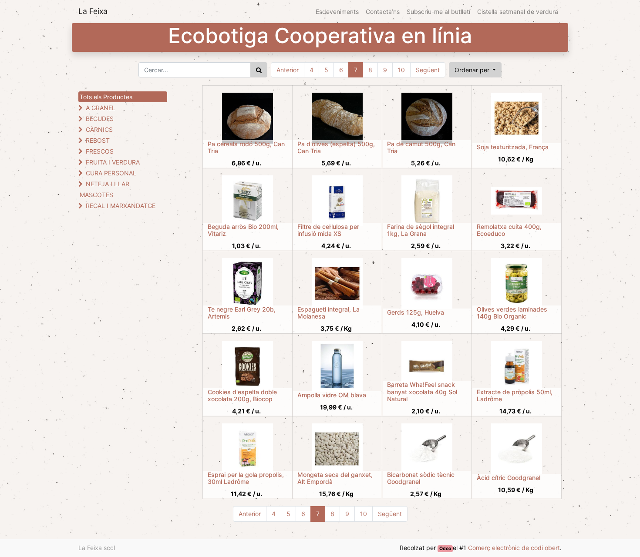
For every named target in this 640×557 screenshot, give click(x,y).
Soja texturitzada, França (513, 147)
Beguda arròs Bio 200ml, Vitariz (243, 230)
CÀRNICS (99, 129)
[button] (475, 69)
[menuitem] (337, 11)
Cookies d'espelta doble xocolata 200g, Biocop (242, 395)
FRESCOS (100, 151)
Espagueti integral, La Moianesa (328, 312)
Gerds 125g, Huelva (415, 312)
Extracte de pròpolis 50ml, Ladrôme (514, 395)
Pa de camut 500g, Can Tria (421, 147)
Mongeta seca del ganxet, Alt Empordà (335, 478)
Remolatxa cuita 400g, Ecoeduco (509, 230)
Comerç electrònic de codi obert (514, 547)
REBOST (98, 140)
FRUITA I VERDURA (113, 162)
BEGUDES (100, 118)
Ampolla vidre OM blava (331, 395)
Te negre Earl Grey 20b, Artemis (242, 312)
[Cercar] (258, 69)
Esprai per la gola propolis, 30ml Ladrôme (246, 478)
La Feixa (93, 11)
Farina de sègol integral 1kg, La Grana (420, 230)
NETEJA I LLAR (107, 184)
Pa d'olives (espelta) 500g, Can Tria (336, 147)
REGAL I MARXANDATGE (120, 205)
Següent (428, 70)
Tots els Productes (106, 97)
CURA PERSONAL (111, 173)
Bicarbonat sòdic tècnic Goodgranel (421, 478)
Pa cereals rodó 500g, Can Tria (246, 147)
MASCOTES (96, 194)
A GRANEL (100, 107)
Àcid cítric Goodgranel (508, 477)
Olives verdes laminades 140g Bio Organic (512, 312)
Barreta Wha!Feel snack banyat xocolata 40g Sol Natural (422, 392)
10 (401, 70)
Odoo (445, 548)
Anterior (287, 70)
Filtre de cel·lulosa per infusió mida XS (328, 230)
